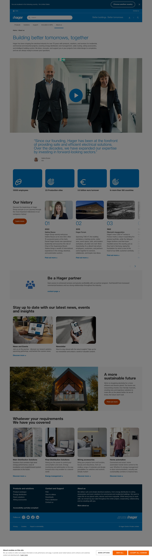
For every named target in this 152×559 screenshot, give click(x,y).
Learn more (24, 555)
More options (104, 553)
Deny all (120, 553)
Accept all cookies (138, 553)
